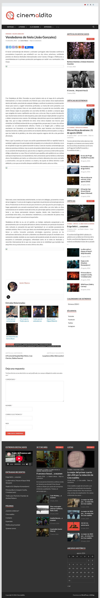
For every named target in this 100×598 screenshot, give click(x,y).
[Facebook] (88, 4)
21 (85, 572)
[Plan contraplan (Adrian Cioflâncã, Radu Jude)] (43, 507)
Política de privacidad (13, 525)
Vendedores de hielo (53, 346)
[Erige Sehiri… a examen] (80, 214)
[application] (19, 458)
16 (92, 568)
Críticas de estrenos (81, 127)
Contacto (9, 518)
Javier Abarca (24, 40)
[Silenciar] (27, 464)
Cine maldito (83, 135)
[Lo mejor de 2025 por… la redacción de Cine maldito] (73, 500)
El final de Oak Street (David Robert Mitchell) (86, 191)
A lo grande (34, 27)
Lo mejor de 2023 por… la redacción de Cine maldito (87, 536)
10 (69, 568)
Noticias (10, 27)
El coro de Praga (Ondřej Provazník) (87, 157)
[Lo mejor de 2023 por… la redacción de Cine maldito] (73, 534)
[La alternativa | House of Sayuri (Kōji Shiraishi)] (73, 249)
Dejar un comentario (35, 40)
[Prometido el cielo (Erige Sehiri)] (73, 167)
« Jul (68, 586)
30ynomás (48, 27)
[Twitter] (90, 4)
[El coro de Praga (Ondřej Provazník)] (73, 156)
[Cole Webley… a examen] (43, 496)
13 (81, 568)
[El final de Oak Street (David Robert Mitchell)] (73, 189)
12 (77, 568)
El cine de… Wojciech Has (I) (77, 90)
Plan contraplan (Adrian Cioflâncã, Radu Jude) (56, 508)
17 (69, 572)
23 (92, 572)
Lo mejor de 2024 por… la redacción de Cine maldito (87, 513)
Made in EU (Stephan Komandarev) (85, 263)
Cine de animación (45, 344)
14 (85, 568)
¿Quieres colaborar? (12, 511)
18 (73, 572)
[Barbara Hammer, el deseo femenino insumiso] (80, 50)
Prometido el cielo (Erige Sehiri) (87, 167)
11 (73, 568)
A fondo (22, 27)
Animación (18, 344)
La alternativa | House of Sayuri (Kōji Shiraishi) (86, 251)
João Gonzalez (41, 346)
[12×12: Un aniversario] (73, 523)
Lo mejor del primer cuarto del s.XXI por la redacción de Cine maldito (80, 475)
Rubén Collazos (84, 229)
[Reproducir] (8, 464)
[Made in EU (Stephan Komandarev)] (73, 261)
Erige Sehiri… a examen (77, 226)
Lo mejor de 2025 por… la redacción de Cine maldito (87, 502)
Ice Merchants (30, 346)
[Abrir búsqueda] (93, 27)
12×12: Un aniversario (85, 524)
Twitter (70, 323)
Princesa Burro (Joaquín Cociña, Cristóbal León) (86, 275)
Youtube (71, 316)
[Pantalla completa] (30, 464)
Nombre (9, 405)
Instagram (71, 326)
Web (7, 423)
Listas (82, 469)
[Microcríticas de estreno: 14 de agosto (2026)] (73, 178)
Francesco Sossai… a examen (49, 473)
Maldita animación (18, 34)
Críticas (75, 223)
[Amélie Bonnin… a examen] (43, 518)
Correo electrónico (14, 414)
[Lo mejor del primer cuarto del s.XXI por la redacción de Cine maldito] (80, 452)
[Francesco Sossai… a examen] (50, 452)
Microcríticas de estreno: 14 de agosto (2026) (86, 179)
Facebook (71, 319)
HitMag (92, 595)
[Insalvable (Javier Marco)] (43, 529)
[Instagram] (93, 4)
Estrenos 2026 (73, 304)
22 (88, 572)
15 (88, 568)
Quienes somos (11, 528)
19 (77, 572)
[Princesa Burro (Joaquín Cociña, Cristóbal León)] (73, 273)
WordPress (84, 595)
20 (81, 572)
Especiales (9, 521)
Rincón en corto (47, 471)
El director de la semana (86, 223)
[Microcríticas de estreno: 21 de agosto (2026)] (80, 117)
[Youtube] (85, 4)
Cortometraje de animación (15, 346)
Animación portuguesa (30, 344)
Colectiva (76, 469)
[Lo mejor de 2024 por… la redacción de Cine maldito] (73, 511)
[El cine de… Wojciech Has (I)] (80, 79)
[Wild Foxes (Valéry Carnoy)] (73, 284)
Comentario (11, 379)
